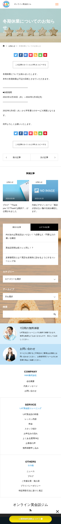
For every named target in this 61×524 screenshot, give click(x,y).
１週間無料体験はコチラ (29, 519)
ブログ (31, 476)
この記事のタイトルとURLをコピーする (30, 65)
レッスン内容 (31, 419)
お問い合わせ (30, 391)
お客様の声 (31, 443)
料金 (31, 424)
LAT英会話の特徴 (30, 414)
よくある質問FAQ (31, 438)
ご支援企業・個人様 (31, 481)
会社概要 (30, 381)
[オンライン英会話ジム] (7, 4)
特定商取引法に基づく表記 (31, 491)
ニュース (31, 471)
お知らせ (19, 32)
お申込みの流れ (31, 433)
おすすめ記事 (44, 227)
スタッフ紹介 (31, 429)
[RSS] (30, 510)
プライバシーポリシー (31, 486)
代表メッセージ (30, 386)
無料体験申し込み (31, 448)
